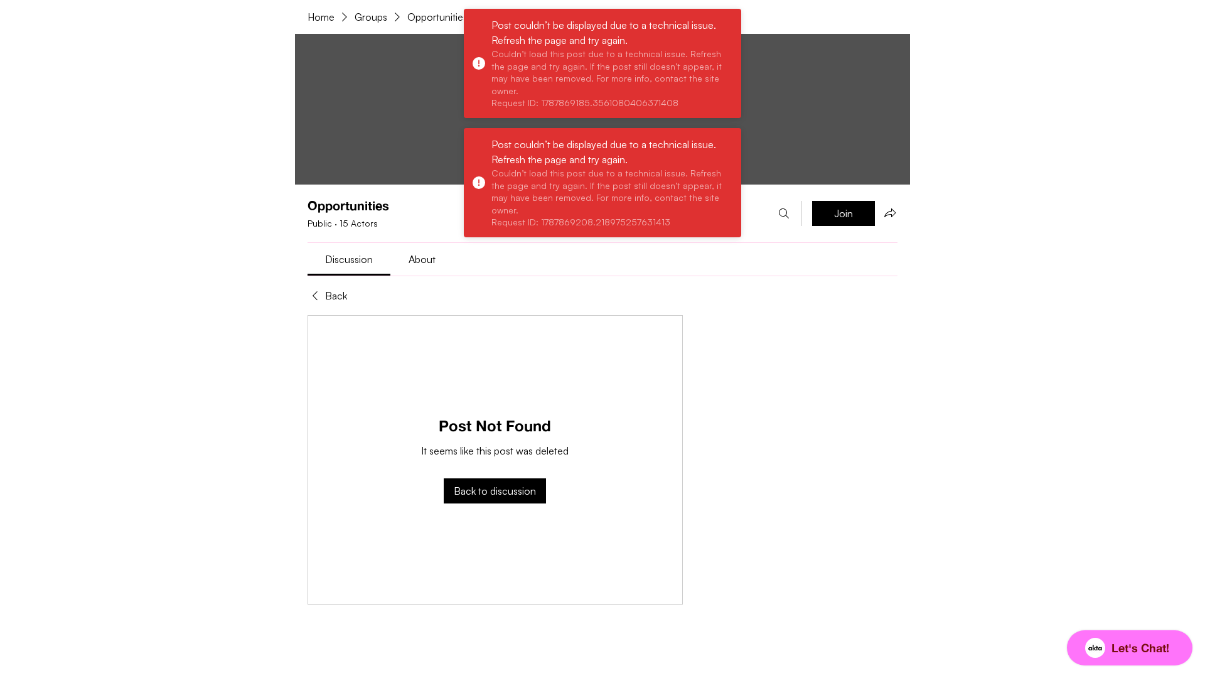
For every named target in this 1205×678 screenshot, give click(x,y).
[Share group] (889, 212)
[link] (349, 259)
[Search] (783, 213)
